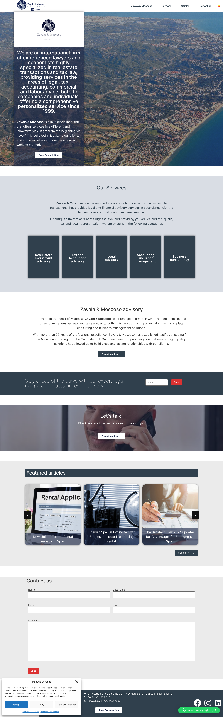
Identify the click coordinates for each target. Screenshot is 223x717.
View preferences (66, 704)
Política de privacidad (50, 711)
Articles (185, 5)
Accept (16, 704)
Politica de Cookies (31, 711)
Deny (41, 704)
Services (166, 5)
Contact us (205, 5)
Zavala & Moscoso (141, 5)
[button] (76, 681)
